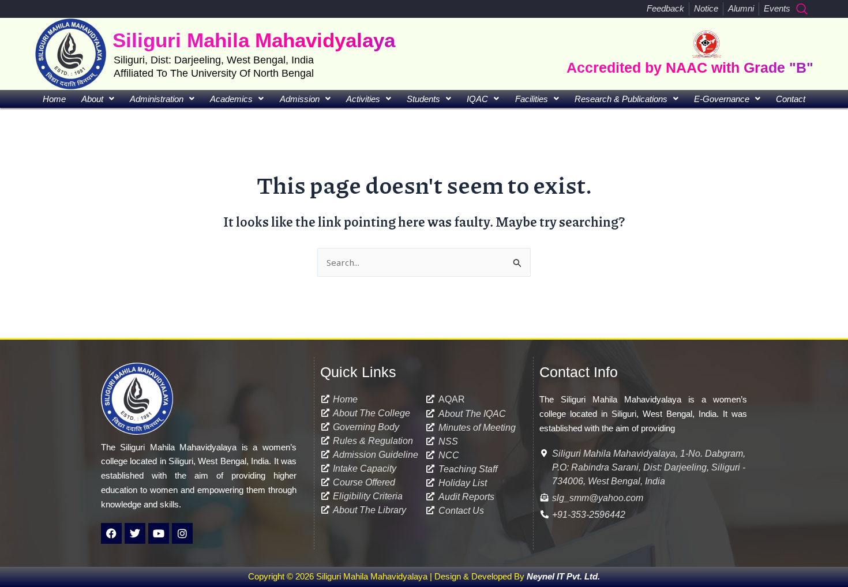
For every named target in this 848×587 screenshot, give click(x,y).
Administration (156, 99)
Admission (300, 99)
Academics (231, 99)
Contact (790, 99)
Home (54, 99)
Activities (363, 99)
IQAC (477, 99)
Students (423, 99)
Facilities (531, 99)
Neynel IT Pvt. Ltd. (563, 576)
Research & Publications (621, 99)
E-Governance (721, 99)
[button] (802, 8)
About (92, 99)
